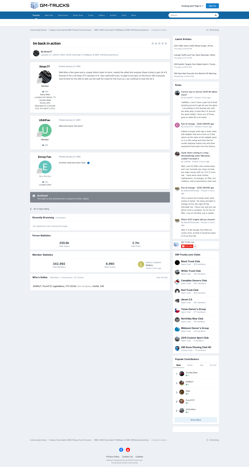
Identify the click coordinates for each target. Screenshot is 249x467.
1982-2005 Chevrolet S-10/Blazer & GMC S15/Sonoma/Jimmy (89, 55)
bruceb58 (188, 97)
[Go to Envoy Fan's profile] (45, 167)
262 (46, 182)
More (133, 15)
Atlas (188, 391)
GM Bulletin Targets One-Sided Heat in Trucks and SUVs (194, 64)
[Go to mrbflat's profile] (177, 154)
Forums (36, 15)
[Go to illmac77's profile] (36, 53)
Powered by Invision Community (124, 463)
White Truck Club (191, 270)
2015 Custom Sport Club (195, 337)
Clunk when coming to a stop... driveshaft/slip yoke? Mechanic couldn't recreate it (195, 156)
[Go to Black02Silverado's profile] (177, 189)
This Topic (204, 15)
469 (46, 145)
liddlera (149, 265)
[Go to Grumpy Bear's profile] (181, 373)
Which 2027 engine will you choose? (198, 219)
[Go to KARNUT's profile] (181, 382)
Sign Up (212, 6)
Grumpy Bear (192, 372)
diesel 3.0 (186, 299)
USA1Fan (44, 120)
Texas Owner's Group (193, 309)
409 (46, 91)
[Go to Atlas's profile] (181, 392)
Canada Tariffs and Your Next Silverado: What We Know (194, 55)
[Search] (216, 15)
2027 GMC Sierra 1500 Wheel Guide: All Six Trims (193, 46)
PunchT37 (190, 400)
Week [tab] (178, 365)
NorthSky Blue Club (192, 318)
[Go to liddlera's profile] (141, 264)
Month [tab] (190, 365)
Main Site (49, 15)
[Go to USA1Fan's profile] (45, 130)
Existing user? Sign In (192, 6)
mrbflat (187, 161)
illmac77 (48, 51)
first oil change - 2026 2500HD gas (197, 124)
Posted (202, 97)
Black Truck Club (190, 261)
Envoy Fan (44, 156)
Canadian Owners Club (194, 280)
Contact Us (127, 456)
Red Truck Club (189, 290)
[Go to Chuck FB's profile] (177, 125)
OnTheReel (191, 409)
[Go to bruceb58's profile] (177, 93)
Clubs (90, 15)
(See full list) (162, 277)
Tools (123, 15)
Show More (196, 420)
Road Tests (78, 15)
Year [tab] (201, 365)
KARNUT (190, 382)
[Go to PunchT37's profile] (181, 401)
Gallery (102, 15)
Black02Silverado (191, 190)
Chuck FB (188, 126)
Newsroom (63, 15)
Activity (113, 15)
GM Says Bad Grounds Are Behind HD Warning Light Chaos (195, 73)
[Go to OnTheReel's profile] (181, 410)
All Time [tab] (213, 365)
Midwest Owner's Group (195, 328)
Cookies (139, 456)
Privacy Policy (112, 456)
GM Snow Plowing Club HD (196, 347)
